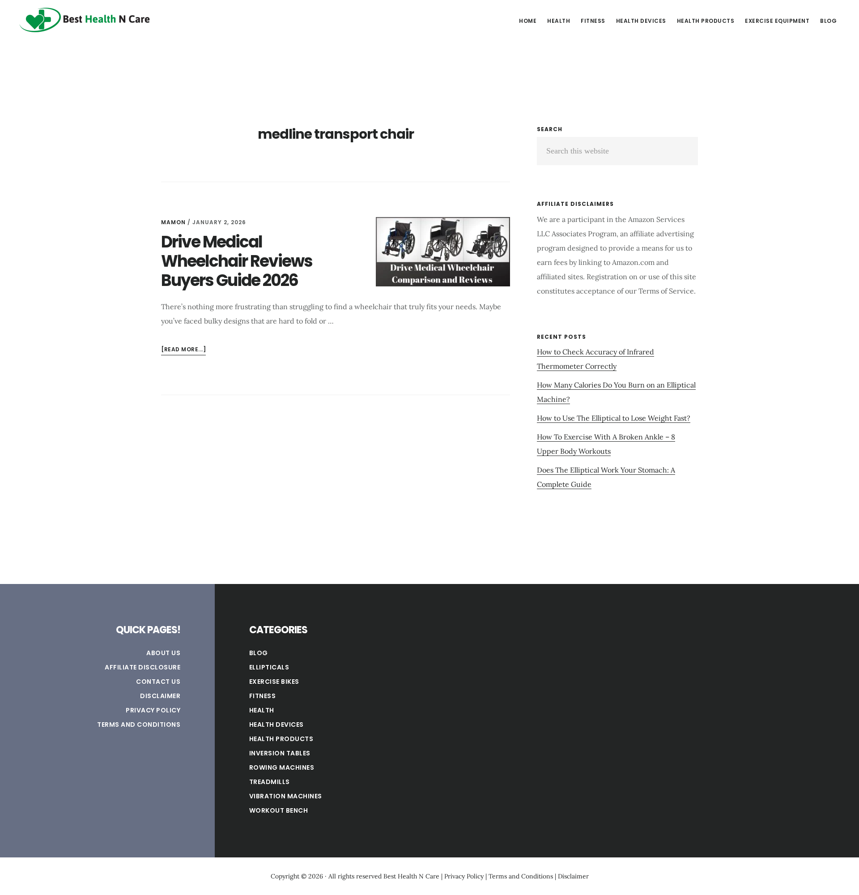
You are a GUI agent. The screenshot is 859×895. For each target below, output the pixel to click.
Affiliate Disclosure (142, 667)
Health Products (281, 738)
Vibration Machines (285, 796)
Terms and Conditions (138, 724)
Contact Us (158, 681)
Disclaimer (160, 695)
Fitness (262, 695)
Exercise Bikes (274, 681)
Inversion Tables (279, 753)
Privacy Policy (153, 710)
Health (261, 710)
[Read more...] (183, 350)
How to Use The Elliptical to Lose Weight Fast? (613, 417)
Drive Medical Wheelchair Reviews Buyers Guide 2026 (236, 261)
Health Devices (276, 724)
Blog (258, 652)
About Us (163, 652)
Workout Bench (278, 810)
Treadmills (269, 781)
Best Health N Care (85, 19)
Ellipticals (269, 667)
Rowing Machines (282, 767)
